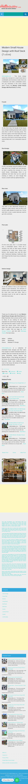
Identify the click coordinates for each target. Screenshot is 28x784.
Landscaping (5, 616)
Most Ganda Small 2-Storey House (15, 714)
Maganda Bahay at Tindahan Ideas (15, 722)
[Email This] (3, 376)
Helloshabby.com (6, 76)
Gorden (4, 614)
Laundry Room (5, 611)
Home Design (6, 369)
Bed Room (4, 604)
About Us (4, 752)
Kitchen (4, 598)
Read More (22, 405)
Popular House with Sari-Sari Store (15, 677)
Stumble (13, 373)
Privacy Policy (5, 757)
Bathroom (4, 606)
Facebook (12, 371)
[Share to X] (6, 376)
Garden (4, 609)
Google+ (6, 373)
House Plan (4, 596)
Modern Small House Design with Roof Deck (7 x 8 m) (13, 51)
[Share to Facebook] (8, 376)
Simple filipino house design (8, 760)
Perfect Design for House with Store (15, 659)
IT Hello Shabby (9, 776)
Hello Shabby (19, 775)
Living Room (5, 601)
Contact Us (4, 755)
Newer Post (5, 452)
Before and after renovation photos (9, 762)
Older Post (23, 452)
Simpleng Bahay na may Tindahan (15, 740)
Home (14, 452)
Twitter (20, 371)
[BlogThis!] (5, 376)
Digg (19, 373)
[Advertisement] (14, 32)
